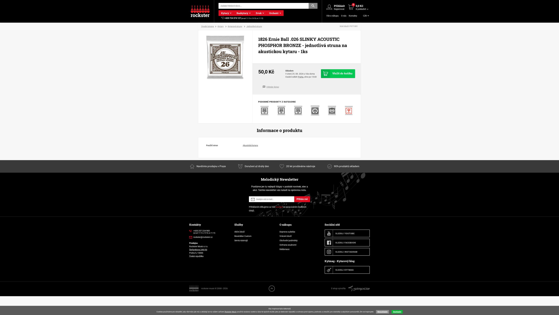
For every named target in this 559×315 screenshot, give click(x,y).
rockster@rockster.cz (203, 237)
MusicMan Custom (242, 236)
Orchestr (274, 13)
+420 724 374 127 (232, 18)
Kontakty (353, 16)
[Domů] (194, 288)
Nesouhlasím (382, 312)
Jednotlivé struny (254, 26)
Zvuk (259, 13)
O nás (343, 16)
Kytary (225, 13)
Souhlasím (397, 312)
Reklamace (284, 249)
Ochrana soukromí (288, 245)
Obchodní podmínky (289, 240)
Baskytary (242, 13)
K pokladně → (362, 9)
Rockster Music (231, 312)
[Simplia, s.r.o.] (359, 288)
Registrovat (339, 9)
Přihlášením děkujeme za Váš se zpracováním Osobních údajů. (277, 209)
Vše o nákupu (332, 16)
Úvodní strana (207, 26)
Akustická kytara (250, 145)
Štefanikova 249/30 (198, 250)
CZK (365, 16)
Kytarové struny (235, 26)
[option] (225, 57)
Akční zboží (239, 232)
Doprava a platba (287, 232)
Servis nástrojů (241, 240)
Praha (300, 77)
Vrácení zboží (286, 236)
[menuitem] (365, 15)
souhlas (279, 207)
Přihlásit (339, 6)
